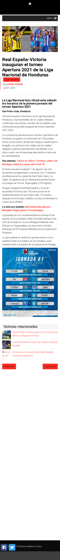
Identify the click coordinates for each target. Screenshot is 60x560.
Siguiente (49, 366)
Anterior (10, 366)
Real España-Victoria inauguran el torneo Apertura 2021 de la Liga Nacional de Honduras (27, 67)
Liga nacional (11, 79)
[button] (50, 18)
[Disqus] (30, 408)
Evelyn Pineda (15, 84)
